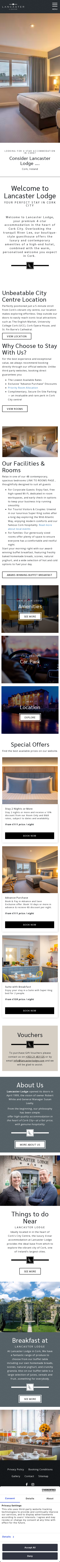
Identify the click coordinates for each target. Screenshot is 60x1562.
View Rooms (15, 408)
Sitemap (43, 1476)
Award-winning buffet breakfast (29, 574)
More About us (30, 1144)
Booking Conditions (40, 1469)
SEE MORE (30, 1271)
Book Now (29, 835)
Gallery (16, 1476)
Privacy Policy (15, 1469)
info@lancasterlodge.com (29, 1060)
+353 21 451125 (35, 1056)
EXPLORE (30, 717)
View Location (17, 336)
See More (30, 616)
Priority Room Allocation (23, 387)
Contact (29, 1476)
